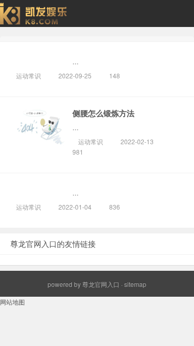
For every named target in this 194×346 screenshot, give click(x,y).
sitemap (135, 284)
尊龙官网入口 (101, 284)
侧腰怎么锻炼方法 (103, 113)
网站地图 (12, 301)
